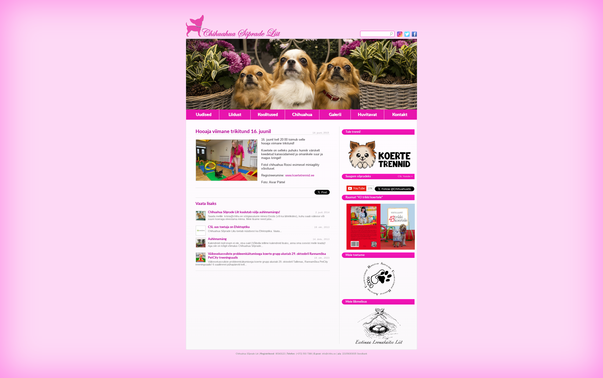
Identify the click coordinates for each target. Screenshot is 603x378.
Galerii (335, 115)
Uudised (203, 115)
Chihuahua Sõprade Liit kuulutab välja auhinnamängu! (244, 212)
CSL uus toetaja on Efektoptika (229, 227)
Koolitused (268, 115)
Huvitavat (367, 115)
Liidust (234, 115)
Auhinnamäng (217, 239)
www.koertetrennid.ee (299, 175)
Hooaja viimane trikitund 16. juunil (233, 131)
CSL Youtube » (405, 176)
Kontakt (399, 115)
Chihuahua (302, 115)
